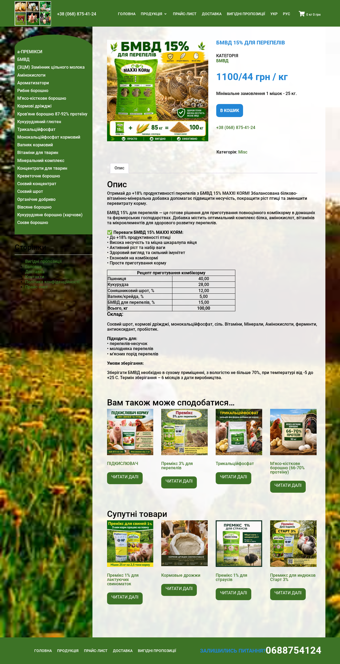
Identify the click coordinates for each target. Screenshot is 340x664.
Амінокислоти (31, 75)
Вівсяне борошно (34, 207)
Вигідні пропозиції (246, 14)
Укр (274, 14)
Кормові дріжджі (34, 106)
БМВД (23, 59)
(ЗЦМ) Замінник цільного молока (51, 67)
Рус (286, 14)
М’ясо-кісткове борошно (41, 98)
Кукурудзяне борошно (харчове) (50, 214)
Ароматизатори (33, 82)
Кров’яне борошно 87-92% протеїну (52, 114)
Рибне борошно (32, 90)
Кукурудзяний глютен (39, 121)
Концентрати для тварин (42, 168)
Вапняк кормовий (35, 144)
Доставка (212, 14)
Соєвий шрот (30, 191)
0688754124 (293, 650)
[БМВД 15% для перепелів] (157, 90)
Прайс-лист (185, 14)
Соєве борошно (32, 222)
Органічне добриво (36, 199)
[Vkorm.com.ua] (33, 13)
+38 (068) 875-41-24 (76, 13)
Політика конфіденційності (52, 281)
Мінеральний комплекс (40, 160)
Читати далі (124, 476)
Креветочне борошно (38, 176)
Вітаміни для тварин (37, 152)
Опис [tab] (119, 168)
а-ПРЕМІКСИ (29, 51)
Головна (126, 14)
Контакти (34, 276)
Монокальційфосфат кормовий (48, 137)
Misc (242, 152)
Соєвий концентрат (36, 183)
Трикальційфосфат (36, 129)
